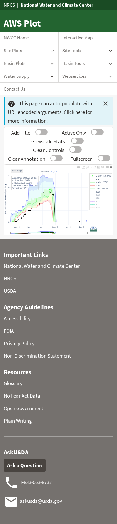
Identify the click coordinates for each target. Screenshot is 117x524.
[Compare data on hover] (107, 167)
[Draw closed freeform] (91, 167)
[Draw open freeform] (87, 167)
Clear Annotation (26, 158)
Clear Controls (48, 150)
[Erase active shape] (102, 167)
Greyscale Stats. (48, 141)
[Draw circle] (95, 167)
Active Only (74, 132)
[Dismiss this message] (105, 103)
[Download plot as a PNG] (78, 167)
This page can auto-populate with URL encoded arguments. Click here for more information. (50, 112)
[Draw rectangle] (98, 167)
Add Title (20, 132)
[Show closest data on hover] (111, 167)
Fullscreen (82, 158)
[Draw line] (83, 167)
